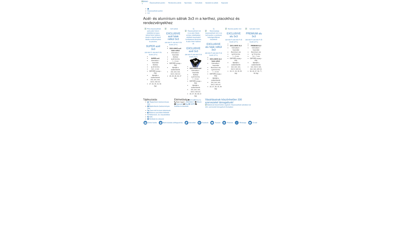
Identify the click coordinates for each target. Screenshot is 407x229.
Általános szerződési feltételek (158, 112)
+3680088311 (189, 102)
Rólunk (199, 102)
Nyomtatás (188, 3)
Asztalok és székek (211, 3)
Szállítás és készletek (181, 106)
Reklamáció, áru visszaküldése (159, 115)
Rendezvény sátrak (174, 3)
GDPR (192, 104)
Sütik (151, 117)
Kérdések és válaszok (156, 119)
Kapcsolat (179, 104)
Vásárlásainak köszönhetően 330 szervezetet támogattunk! (223, 100)
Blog (186, 104)
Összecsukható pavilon (157, 3)
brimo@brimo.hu (195, 100)
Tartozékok (198, 3)
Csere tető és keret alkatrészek (160, 110)
